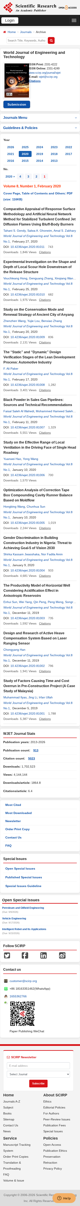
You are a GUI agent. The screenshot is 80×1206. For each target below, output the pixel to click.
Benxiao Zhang (51, 321)
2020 (25, 154)
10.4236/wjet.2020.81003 (27, 618)
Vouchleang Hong (15, 278)
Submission (16, 104)
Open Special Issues (20, 868)
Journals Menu (15, 117)
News (7, 1131)
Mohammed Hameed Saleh (54, 411)
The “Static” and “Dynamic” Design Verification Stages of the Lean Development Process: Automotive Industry (39, 357)
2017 (68, 154)
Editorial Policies (54, 1107)
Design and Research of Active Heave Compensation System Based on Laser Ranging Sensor (35, 638)
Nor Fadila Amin (52, 554)
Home (12, 32)
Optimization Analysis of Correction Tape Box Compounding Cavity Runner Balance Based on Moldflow (38, 495)
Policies (50, 1138)
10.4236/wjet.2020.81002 (27, 666)
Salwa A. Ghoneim (39, 230)
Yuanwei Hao (12, 459)
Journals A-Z (11, 1101)
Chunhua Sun (36, 506)
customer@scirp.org (23, 981)
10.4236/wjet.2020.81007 (27, 427)
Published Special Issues (23, 877)
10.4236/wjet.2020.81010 (27, 294)
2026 (10, 147)
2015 (25, 160)
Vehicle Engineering (14, 918)
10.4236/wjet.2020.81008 (27, 384)
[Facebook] (25, 955)
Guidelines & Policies (20, 128)
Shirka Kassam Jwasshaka (21, 554)
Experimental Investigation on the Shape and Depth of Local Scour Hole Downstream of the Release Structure (39, 267)
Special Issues (53, 1131)
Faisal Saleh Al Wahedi (18, 411)
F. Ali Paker (10, 368)
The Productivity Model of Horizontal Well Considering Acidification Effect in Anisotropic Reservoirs (36, 590)
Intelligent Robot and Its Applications (24, 929)
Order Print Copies (15, 1156)
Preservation (51, 1156)
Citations (35, 81)
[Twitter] (7, 955)
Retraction (50, 1162)
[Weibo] (62, 955)
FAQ (8, 845)
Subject (8, 1107)
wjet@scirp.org (48, 76)
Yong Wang (30, 459)
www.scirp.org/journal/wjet (45, 72)
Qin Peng (39, 602)
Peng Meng (55, 602)
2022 (68, 147)
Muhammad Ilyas (15, 697)
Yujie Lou (33, 321)
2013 (54, 160)
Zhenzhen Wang (14, 321)
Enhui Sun (10, 602)
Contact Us (13, 837)
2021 (10, 154)
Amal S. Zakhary (65, 230)
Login (10, 20)
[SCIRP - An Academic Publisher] (29, 7)
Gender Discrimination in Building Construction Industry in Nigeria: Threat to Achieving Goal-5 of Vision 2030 (37, 543)
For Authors (51, 1113)
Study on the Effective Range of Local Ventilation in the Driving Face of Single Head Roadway (39, 447)
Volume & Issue (13, 1180)
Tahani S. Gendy (14, 230)
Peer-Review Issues (56, 1119)
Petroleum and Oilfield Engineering (23, 907)
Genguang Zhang (41, 278)
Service (10, 1138)
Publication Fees (54, 1125)
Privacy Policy (52, 1168)
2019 (39, 154)
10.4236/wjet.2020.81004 (27, 570)
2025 (25, 147)
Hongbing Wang (14, 506)
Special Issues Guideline (23, 886)
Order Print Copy (17, 829)
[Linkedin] (43, 955)
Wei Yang (25, 602)
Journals (26, 32)
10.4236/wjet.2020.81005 (27, 522)
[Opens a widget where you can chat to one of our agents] (64, 1198)
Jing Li (32, 697)
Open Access (52, 1144)
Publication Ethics (55, 1150)
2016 (10, 160)
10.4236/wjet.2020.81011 (27, 246)
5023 (31, 758)
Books (7, 1113)
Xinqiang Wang (65, 278)
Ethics (47, 1101)
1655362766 (18, 996)
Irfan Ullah (46, 697)
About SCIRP (55, 1095)
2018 (54, 154)
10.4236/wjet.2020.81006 (27, 475)
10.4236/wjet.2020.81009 (27, 337)
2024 (39, 147)
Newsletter (13, 821)
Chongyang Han (14, 649)
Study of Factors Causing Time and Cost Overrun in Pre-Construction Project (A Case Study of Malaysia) (39, 686)
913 (35, 750)
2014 (39, 160)
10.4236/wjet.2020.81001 (27, 713)
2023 (54, 147)
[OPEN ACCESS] (67, 7)
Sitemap (8, 1119)
